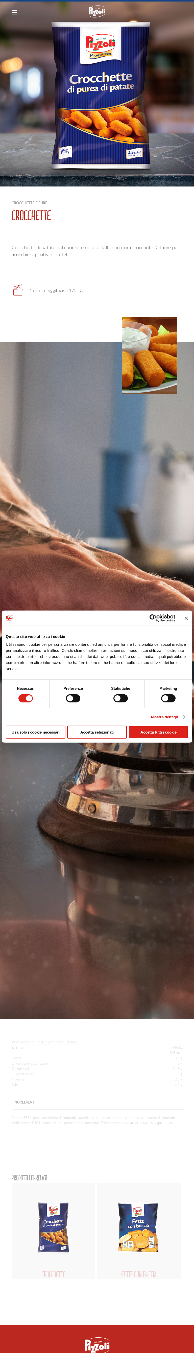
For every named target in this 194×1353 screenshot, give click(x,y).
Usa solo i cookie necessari (36, 732)
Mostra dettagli (164, 717)
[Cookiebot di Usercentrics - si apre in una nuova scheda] (153, 618)
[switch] (73, 698)
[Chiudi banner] (186, 618)
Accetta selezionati (97, 732)
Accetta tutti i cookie (158, 732)
